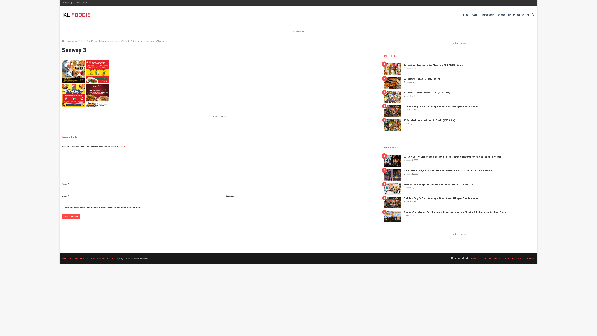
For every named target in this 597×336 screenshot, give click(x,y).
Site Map (498, 258)
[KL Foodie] (89, 15)
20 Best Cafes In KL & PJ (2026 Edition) (422, 79)
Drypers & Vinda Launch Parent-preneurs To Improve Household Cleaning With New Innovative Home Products (456, 212)
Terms (507, 258)
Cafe (474, 15)
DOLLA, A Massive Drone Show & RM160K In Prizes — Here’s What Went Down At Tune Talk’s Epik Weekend (453, 157)
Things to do (488, 15)
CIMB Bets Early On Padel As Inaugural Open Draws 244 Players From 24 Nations (441, 106)
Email (65, 196)
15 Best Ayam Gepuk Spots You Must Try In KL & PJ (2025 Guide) (433, 65)
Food (465, 15)
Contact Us (487, 258)
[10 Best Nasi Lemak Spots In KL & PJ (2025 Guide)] (392, 97)
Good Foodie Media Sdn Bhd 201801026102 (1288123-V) (89, 258)
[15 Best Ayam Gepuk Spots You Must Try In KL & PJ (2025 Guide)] (392, 69)
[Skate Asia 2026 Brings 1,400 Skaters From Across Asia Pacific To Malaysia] (392, 189)
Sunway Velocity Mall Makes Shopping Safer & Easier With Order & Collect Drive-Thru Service (114, 41)
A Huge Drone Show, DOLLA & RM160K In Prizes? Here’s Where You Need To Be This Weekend (448, 170)
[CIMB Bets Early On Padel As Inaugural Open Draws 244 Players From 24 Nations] (392, 111)
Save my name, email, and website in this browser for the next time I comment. (103, 207)
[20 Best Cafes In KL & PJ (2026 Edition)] (392, 83)
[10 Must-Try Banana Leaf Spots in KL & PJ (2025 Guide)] (392, 125)
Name (65, 184)
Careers (530, 258)
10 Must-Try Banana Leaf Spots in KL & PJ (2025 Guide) (429, 120)
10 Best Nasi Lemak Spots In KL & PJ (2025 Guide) (427, 92)
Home (67, 41)
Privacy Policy (518, 258)
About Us (475, 258)
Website (230, 196)
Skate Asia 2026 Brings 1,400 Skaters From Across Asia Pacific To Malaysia (438, 184)
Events (501, 15)
